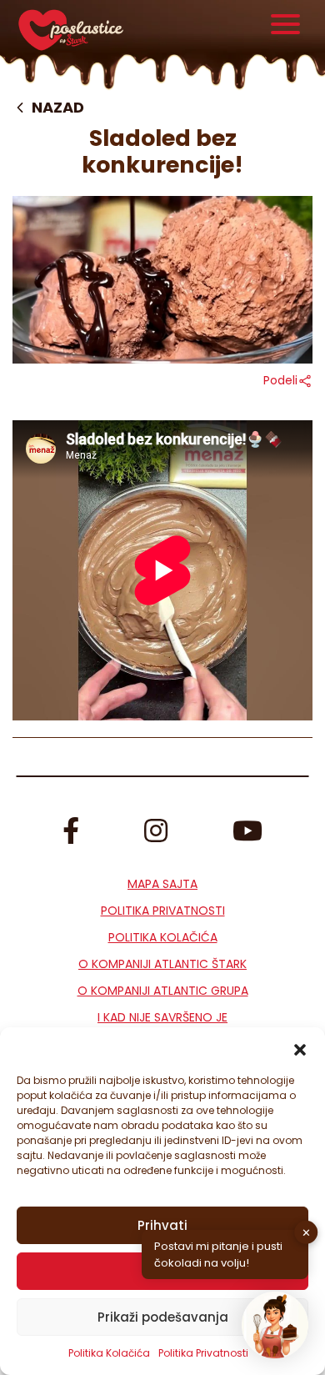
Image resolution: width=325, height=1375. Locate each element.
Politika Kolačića (109, 1353)
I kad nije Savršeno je (163, 1017)
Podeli (280, 380)
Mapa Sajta (163, 884)
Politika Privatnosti (163, 910)
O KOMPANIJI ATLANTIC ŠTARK (162, 964)
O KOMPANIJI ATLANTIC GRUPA (163, 990)
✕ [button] (306, 1232)
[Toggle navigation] (285, 26)
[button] (300, 1048)
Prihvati (163, 1225)
